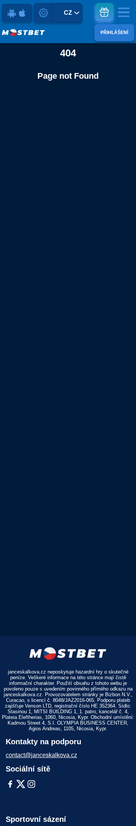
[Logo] (23, 32)
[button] (122, 805)
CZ (68, 12)
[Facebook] (10, 784)
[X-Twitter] (20, 784)
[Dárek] (104, 12)
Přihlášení (114, 32)
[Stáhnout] (17, 13)
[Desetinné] (43, 13)
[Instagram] (31, 784)
